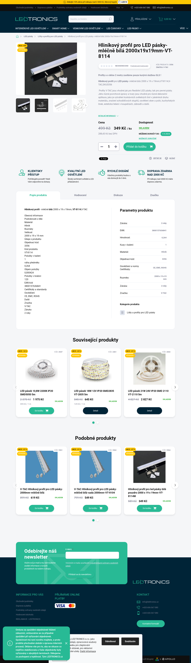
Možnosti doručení (147, 139)
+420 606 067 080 (150, 607)
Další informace (88, 651)
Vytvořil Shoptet (147, 659)
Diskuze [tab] (118, 195)
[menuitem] (32, 28)
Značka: (162, 67)
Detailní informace (107, 116)
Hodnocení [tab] (80, 195)
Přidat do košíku (136, 146)
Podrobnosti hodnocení (139, 66)
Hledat (110, 19)
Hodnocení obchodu (99, 7)
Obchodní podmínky (24, 7)
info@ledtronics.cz (150, 602)
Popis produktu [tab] (38, 195)
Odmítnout (110, 641)
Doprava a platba (44, 7)
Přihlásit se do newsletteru (80, 574)
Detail (95, 411)
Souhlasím (130, 641)
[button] (93, 422)
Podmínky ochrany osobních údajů (72, 7)
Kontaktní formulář (150, 624)
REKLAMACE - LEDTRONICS (28, 619)
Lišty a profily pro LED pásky (141, 312)
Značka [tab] (154, 195)
